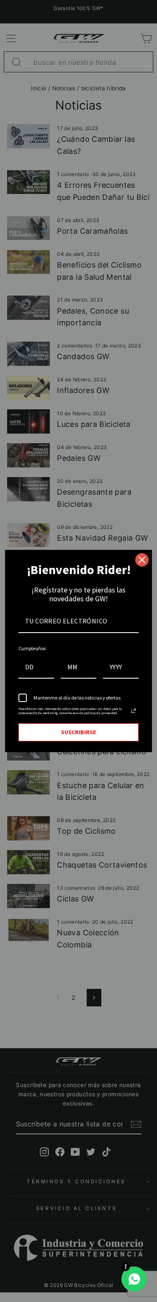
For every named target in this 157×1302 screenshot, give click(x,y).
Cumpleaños (32, 648)
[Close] (142, 560)
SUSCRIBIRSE (78, 732)
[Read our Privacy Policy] (134, 711)
